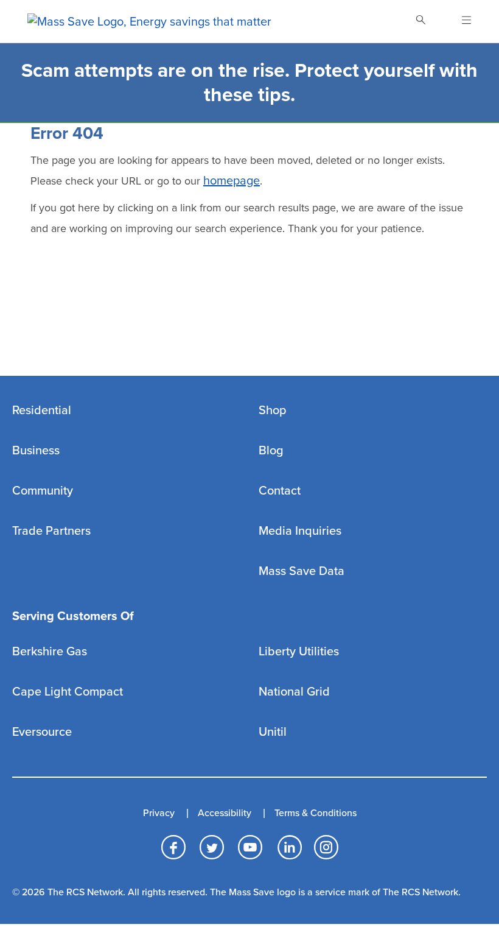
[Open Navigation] (459, 21)
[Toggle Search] (420, 21)
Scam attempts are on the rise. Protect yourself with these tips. (249, 83)
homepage (231, 181)
